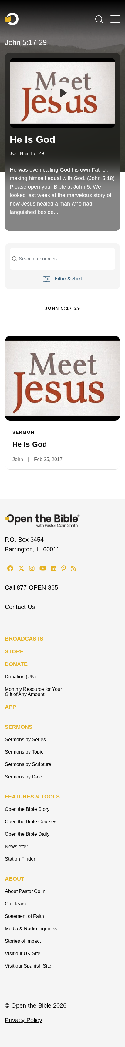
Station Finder (20, 858)
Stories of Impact (23, 941)
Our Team (15, 903)
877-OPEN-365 (37, 587)
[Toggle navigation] (115, 19)
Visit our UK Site (22, 953)
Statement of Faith (24, 916)
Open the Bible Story (27, 809)
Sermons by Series (25, 739)
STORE (14, 651)
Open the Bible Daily (27, 834)
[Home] (12, 19)
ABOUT (14, 878)
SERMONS (18, 727)
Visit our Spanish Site (28, 965)
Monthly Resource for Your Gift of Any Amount (33, 692)
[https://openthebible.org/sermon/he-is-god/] (62, 378)
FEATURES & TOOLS (32, 796)
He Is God (33, 139)
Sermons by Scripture (28, 764)
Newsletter (16, 846)
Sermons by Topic (24, 751)
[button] (99, 18)
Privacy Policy (23, 1020)
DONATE (16, 664)
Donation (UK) (20, 676)
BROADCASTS (24, 638)
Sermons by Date (23, 776)
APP (10, 707)
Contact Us (20, 607)
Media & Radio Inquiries (31, 928)
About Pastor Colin (25, 891)
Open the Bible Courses (30, 821)
